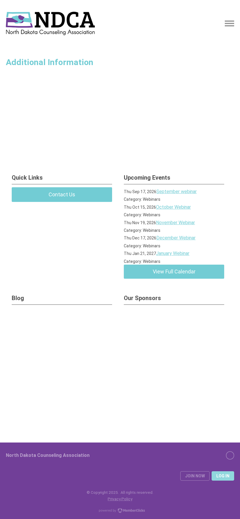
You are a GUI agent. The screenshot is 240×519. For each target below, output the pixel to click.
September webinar (176, 191)
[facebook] (230, 455)
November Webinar (175, 222)
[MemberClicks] (50, 23)
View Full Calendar (174, 271)
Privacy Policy (120, 498)
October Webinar (173, 207)
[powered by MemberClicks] (120, 511)
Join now (195, 476)
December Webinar (176, 238)
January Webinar (172, 253)
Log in (222, 476)
